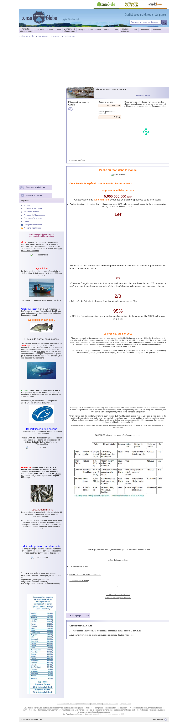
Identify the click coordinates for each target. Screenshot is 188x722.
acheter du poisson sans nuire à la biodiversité (43, 343)
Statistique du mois (31, 212)
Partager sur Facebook (33, 225)
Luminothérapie (83, 704)
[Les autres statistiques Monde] (80, 109)
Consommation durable (66, 704)
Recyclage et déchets (125, 30)
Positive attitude (69, 36)
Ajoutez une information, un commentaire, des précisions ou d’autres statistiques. (101, 635)
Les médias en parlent (33, 209)
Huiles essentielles (110, 704)
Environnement (94, 30)
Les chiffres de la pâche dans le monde (118, 595)
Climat (50, 30)
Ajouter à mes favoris (32, 228)
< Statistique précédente (77, 160)
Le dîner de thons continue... (118, 560)
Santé (134, 30)
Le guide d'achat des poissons (42, 339)
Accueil (27, 205)
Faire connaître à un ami (33, 218)
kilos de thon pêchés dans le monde (123, 435)
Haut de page (157, 719)
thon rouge (92, 550)
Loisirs (115, 30)
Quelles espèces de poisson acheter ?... (85, 575)
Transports (144, 30)
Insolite (106, 30)
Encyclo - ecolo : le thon (78, 566)
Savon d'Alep (96, 704)
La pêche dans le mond (78, 581)
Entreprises (156, 30)
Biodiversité (39, 30)
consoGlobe (98, 714)
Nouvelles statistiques (35, 187)
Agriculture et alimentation (26, 30)
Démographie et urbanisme (69, 30)
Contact (27, 221)
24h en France (43, 36)
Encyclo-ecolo (125, 704)
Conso (58, 30)
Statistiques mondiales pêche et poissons (118, 598)
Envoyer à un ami (143, 96)
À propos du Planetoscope (34, 215)
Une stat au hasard (34, 195)
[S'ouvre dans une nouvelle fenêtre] (159, 14)
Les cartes (55, 36)
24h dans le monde (26, 36)
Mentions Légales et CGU (114, 714)
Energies (81, 30)
